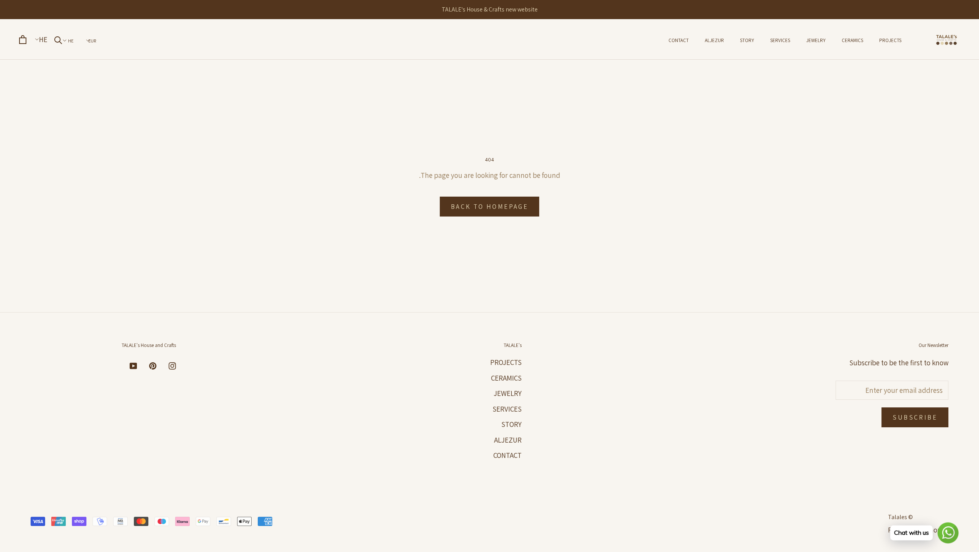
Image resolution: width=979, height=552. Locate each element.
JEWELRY (816, 40)
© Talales (900, 517)
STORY (747, 40)
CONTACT (678, 40)
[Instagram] (172, 365)
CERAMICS (852, 40)
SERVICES (780, 40)
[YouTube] (133, 365)
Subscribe (915, 417)
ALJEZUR (714, 40)
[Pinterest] (152, 365)
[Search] (58, 40)
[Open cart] (22, 39)
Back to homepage (489, 206)
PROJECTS (890, 40)
